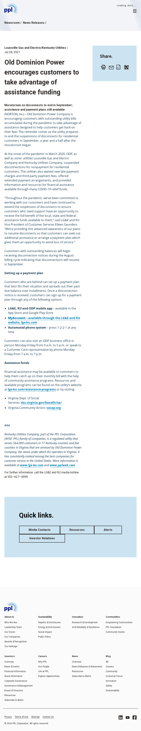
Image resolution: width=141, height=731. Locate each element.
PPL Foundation (113, 627)
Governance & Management (18, 685)
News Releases (33, 22)
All (107, 662)
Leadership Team (13, 627)
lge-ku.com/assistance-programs (32, 389)
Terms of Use (21, 717)
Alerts (108, 530)
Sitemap (35, 717)
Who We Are (10, 622)
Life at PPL (43, 671)
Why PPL (42, 662)
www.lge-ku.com (31, 465)
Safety (109, 685)
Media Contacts (39, 530)
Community (112, 671)
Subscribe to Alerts (14, 700)
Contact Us (48, 717)
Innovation (111, 681)
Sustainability (112, 690)
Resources (77, 530)
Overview (9, 662)
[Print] (102, 66)
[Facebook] (135, 717)
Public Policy (44, 637)
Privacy (8, 717)
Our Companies (12, 637)
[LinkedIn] (121, 717)
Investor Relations (42, 538)
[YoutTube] (128, 717)
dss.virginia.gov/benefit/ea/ (41, 403)
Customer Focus (114, 676)
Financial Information (15, 671)
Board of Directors (13, 690)
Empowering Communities (119, 622)
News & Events (11, 666)
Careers (110, 666)
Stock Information (13, 676)
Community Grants (115, 632)
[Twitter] (125, 66)
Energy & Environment (49, 627)
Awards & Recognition (15, 641)
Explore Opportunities (49, 676)
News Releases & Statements (87, 666)
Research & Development (85, 622)
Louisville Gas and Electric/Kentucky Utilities (35, 47)
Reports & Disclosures (49, 622)
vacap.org (53, 408)
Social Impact (45, 632)
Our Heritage (10, 646)
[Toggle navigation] (135, 11)
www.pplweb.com (62, 465)
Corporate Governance (15, 681)
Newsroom (12, 22)
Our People (43, 666)
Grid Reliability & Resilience (86, 627)
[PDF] (118, 66)
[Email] (110, 66)
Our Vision (9, 632)
